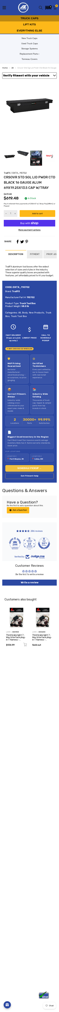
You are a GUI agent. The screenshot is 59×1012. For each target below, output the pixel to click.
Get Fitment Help (29, 476)
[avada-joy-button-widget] (7, 1004)
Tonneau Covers (29, 59)
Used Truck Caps (29, 43)
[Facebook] (17, 241)
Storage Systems (29, 48)
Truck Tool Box (18, 316)
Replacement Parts (29, 54)
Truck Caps (29, 18)
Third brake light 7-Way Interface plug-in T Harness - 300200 (42, 638)
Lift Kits (29, 24)
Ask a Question (19, 510)
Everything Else (29, 30)
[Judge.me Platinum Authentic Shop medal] (15, 543)
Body (24, 312)
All (19, 312)
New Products (36, 312)
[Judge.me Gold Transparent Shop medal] (29, 543)
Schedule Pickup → (29, 468)
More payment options (29, 230)
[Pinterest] (26, 241)
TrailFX (7, 173)
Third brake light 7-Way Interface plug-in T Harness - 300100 (16, 638)
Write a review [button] (29, 582)
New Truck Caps (29, 38)
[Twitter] (22, 241)
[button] (48, 8)
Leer (8, 632)
